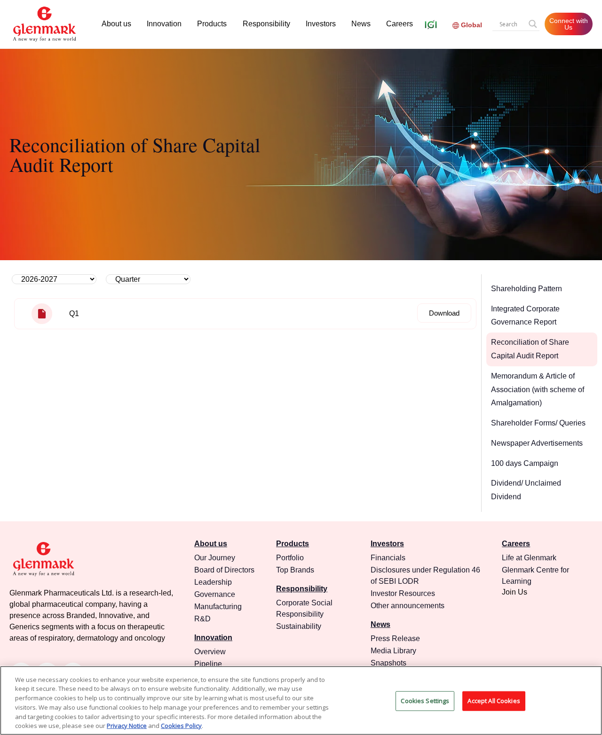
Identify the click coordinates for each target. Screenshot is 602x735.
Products (212, 24)
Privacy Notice (127, 725)
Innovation (164, 24)
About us (116, 24)
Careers (399, 24)
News (361, 24)
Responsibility (266, 24)
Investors (321, 24)
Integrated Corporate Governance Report (525, 315)
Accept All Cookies (493, 700)
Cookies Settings (425, 700)
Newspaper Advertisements (537, 443)
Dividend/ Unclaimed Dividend (526, 490)
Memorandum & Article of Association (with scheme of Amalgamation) (537, 389)
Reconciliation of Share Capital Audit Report (530, 349)
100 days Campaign (524, 463)
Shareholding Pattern (526, 289)
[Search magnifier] (532, 24)
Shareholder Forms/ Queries (538, 423)
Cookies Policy (181, 725)
